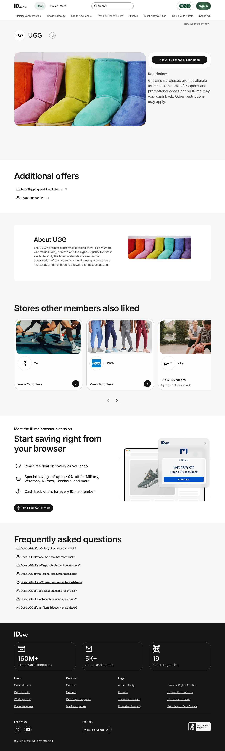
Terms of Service (129, 699)
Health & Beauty (56, 15)
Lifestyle (133, 15)
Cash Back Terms (178, 699)
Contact (71, 692)
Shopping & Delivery (210, 15)
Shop (40, 6)
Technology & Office (155, 15)
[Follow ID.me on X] (17, 729)
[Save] (75, 326)
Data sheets (22, 692)
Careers (71, 685)
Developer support (78, 699)
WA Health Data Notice (182, 706)
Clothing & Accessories (28, 15)
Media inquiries (76, 706)
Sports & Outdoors (81, 15)
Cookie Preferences (180, 692)
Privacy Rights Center (181, 685)
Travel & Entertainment (110, 15)
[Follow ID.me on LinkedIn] (28, 729)
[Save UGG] (52, 35)
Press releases (23, 706)
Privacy (123, 692)
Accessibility (126, 685)
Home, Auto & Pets (182, 15)
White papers (22, 699)
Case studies (22, 685)
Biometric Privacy (129, 706)
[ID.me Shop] (22, 6)
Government (58, 6)
